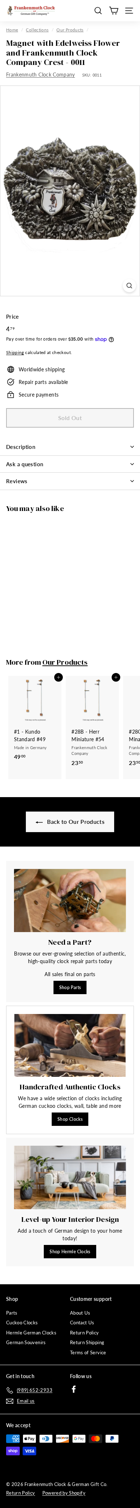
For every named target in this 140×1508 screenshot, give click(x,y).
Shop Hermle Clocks (70, 1251)
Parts (12, 1313)
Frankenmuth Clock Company (40, 74)
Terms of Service (88, 1352)
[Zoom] (129, 285)
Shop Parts (70, 987)
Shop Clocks (70, 1119)
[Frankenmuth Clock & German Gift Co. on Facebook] (74, 1389)
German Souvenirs (26, 1342)
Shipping (15, 352)
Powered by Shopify (63, 1493)
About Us (80, 1313)
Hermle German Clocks (31, 1333)
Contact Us (82, 1322)
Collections (37, 29)
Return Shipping (87, 1342)
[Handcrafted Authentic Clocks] (70, 1045)
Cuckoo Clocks (22, 1322)
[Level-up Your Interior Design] (70, 1177)
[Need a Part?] (70, 900)
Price (12, 316)
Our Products (69, 29)
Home (12, 29)
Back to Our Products (75, 821)
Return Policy (84, 1333)
